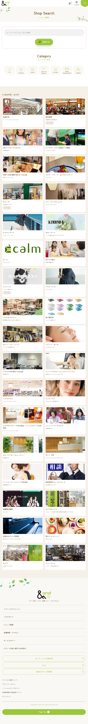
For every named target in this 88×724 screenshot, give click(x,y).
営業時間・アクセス (11, 632)
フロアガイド (8, 617)
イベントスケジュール (12, 609)
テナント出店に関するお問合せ (15, 648)
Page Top (42, 712)
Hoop (44, 665)
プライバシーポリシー (9, 684)
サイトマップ (6, 696)
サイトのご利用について (9, 680)
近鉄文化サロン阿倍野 (44, 672)
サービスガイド (9, 640)
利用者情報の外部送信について (12, 692)
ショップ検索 (8, 625)
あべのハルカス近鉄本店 (44, 658)
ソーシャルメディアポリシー (11, 688)
